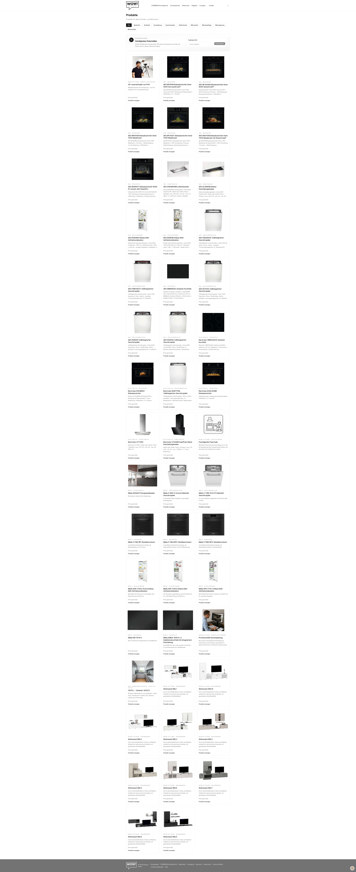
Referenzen (185, 5)
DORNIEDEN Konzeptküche (159, 5)
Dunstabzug (158, 25)
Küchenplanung (175, 5)
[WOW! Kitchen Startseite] (132, 5)
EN (228, 5)
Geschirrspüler (170, 25)
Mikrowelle (194, 25)
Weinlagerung (219, 25)
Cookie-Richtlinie (218, 864)
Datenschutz (207, 864)
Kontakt (211, 5)
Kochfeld (147, 25)
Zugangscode (192, 40)
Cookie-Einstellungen (157, 867)
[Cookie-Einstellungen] (352, 868)
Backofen (137, 25)
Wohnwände (132, 29)
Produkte (202, 5)
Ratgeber (194, 5)
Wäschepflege (206, 25)
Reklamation (182, 864)
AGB (166, 867)
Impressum (199, 864)
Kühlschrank (183, 25)
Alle (129, 25)
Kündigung (190, 864)
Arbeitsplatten (155, 864)
